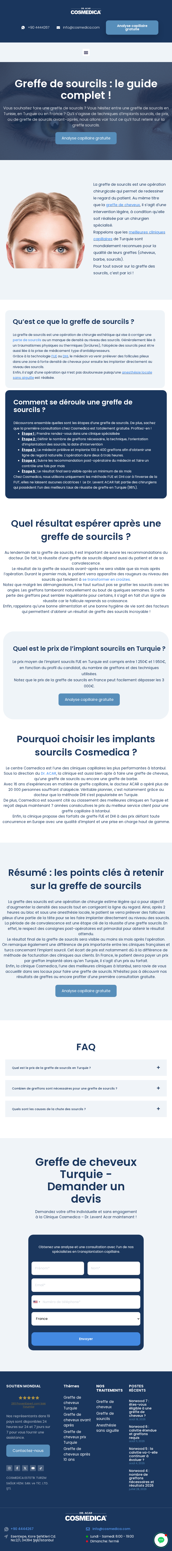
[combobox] (36, 1301)
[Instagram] (9, 1468)
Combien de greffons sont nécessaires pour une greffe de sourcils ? (64, 1088)
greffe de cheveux (123, 204)
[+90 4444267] (6, 1529)
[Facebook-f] (17, 1468)
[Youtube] (33, 1468)
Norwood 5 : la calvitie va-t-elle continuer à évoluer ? (143, 1454)
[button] (86, 52)
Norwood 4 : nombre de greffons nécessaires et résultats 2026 (141, 1478)
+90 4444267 (22, 1528)
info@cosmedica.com (111, 1528)
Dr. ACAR (48, 773)
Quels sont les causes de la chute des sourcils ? (49, 1109)
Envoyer (86, 1338)
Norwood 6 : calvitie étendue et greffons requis (142, 1432)
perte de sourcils (27, 340)
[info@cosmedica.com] (88, 1529)
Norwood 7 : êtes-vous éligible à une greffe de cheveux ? (140, 1408)
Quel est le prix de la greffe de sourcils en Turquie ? (51, 1068)
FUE (54, 356)
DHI (65, 356)
